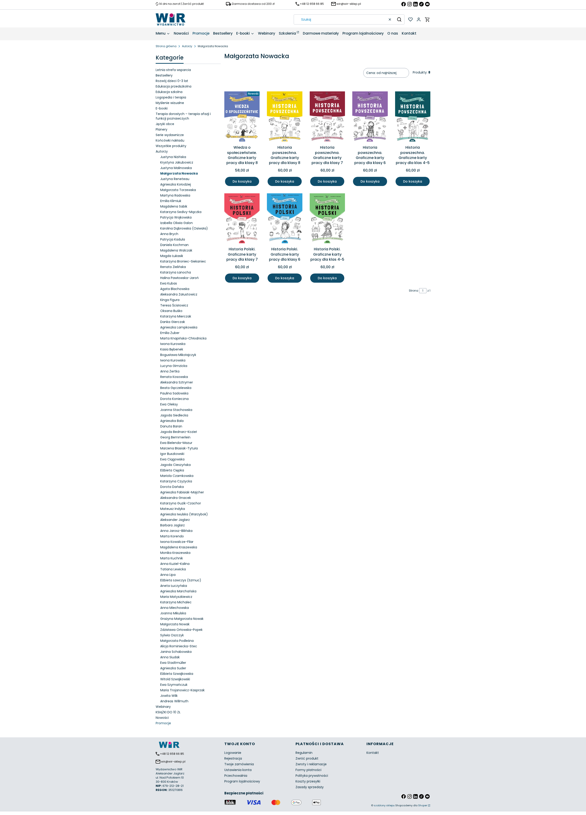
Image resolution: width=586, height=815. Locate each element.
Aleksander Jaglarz (175, 519)
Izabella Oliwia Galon (176, 223)
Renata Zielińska (173, 267)
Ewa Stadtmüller (173, 662)
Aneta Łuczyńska (173, 585)
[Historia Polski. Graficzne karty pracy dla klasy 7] (242, 219)
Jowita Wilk (169, 695)
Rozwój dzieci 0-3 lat (172, 81)
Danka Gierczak (172, 322)
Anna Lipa (168, 574)
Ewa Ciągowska (172, 459)
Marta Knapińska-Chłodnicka (183, 338)
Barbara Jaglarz (172, 525)
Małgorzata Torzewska (178, 190)
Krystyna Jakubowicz (176, 162)
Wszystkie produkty (171, 146)
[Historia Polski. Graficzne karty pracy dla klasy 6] (284, 219)
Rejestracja (233, 758)
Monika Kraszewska (175, 552)
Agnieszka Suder (173, 668)
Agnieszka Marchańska (178, 591)
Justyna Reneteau (174, 179)
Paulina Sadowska (174, 393)
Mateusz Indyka (172, 508)
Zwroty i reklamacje (311, 764)
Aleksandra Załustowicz (178, 294)
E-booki (162, 108)
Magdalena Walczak (176, 250)
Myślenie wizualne (170, 103)
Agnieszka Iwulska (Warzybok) (184, 514)
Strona (413, 291)
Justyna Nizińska (173, 157)
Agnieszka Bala (172, 420)
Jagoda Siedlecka (174, 415)
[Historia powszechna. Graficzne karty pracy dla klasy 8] (284, 117)
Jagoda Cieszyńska (175, 464)
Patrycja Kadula (172, 239)
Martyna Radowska (175, 195)
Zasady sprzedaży (310, 787)
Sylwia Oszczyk (172, 635)
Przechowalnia (235, 775)
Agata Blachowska (174, 289)
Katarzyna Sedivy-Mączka (180, 212)
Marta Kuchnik (171, 558)
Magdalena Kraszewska (178, 547)
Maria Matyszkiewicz (176, 596)
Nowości (162, 717)
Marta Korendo (172, 536)
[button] (399, 19)
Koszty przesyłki (308, 781)
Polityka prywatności (312, 775)
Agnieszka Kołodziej (175, 184)
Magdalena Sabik (173, 206)
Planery (161, 129)
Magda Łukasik (171, 256)
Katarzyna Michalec (176, 602)
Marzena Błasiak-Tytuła (179, 448)
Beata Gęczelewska (175, 388)
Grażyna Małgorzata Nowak (181, 618)
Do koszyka (242, 181)
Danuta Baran (171, 426)
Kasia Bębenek (171, 349)
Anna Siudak (170, 657)
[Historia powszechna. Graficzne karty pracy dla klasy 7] (327, 117)
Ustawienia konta (238, 770)
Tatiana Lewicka (173, 569)
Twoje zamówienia (239, 764)
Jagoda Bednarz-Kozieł (178, 431)
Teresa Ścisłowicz (174, 305)
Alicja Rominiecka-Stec (178, 646)
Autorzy (187, 46)
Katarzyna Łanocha (175, 272)
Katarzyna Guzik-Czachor (180, 503)
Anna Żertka (169, 371)
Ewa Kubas (168, 283)
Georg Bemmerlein (175, 437)
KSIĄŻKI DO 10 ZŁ (168, 712)
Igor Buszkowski (172, 453)
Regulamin (304, 752)
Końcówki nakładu (170, 140)
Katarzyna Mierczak (175, 316)
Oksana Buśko (171, 311)
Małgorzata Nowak (175, 624)
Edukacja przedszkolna (173, 86)
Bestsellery (164, 75)
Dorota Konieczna (174, 399)
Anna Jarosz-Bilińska (176, 530)
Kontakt (372, 752)
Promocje (163, 723)
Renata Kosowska (174, 377)
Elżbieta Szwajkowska (176, 673)
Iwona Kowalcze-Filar (176, 541)
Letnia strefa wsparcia (173, 70)
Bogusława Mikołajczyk (178, 355)
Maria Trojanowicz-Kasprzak (182, 690)
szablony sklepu (384, 805)
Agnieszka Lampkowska (178, 327)
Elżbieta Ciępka (172, 470)
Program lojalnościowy (242, 781)
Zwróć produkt (307, 758)
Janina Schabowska (176, 651)
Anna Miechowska (174, 607)
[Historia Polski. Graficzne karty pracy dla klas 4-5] (327, 219)
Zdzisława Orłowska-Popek (181, 629)
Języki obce (165, 124)
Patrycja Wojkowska (176, 217)
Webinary (163, 706)
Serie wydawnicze (170, 135)
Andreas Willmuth (174, 701)
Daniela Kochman (174, 245)
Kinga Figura (169, 300)
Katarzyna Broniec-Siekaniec (183, 261)
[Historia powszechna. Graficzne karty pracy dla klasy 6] (370, 117)
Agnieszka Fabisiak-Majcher (182, 492)
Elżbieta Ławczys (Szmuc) (180, 580)
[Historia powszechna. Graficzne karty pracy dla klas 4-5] (412, 117)
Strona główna (166, 46)
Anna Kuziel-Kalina (175, 563)
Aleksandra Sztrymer (176, 382)
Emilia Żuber (169, 333)
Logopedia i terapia (171, 97)
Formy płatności (308, 770)
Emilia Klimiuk (170, 201)
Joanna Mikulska (173, 613)
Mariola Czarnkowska (176, 475)
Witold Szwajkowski (175, 679)
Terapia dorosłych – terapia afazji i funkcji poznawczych (183, 116)
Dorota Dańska (172, 486)
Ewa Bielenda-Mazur (176, 442)
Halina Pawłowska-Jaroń (179, 278)
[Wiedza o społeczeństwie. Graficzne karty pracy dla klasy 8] (242, 117)
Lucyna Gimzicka (173, 366)
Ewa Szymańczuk (173, 684)
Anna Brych (169, 234)
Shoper (422, 805)
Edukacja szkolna (169, 92)
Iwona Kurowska (172, 344)
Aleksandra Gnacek (175, 497)
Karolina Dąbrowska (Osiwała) (184, 228)
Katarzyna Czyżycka (176, 481)
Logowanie (232, 752)
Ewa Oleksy (169, 404)
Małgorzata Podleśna (177, 640)
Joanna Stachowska (176, 410)
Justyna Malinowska (176, 168)
